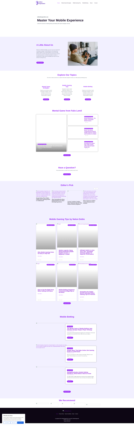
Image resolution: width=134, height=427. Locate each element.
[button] (97, 188)
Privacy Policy (61, 413)
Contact (96, 2)
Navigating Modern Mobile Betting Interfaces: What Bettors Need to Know (79, 372)
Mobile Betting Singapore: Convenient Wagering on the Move (67, 291)
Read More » (40, 256)
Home (58, 2)
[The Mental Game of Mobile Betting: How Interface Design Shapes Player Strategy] (51, 331)
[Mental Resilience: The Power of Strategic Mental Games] (75, 119)
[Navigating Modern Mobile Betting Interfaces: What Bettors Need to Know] (51, 374)
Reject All (13, 422)
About (91, 2)
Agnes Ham (69, 336)
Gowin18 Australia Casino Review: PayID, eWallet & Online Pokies (90, 201)
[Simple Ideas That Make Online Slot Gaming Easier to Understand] (51, 346)
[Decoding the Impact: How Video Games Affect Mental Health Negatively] (75, 145)
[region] (13, 419)
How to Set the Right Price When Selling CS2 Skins (46, 290)
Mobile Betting (85, 2)
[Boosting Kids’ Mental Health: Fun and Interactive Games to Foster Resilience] (51, 133)
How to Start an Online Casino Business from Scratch (74, 202)
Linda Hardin (69, 358)
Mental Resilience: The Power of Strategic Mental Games (90, 119)
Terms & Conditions (68, 413)
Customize (7, 422)
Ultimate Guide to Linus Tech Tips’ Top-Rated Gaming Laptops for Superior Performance (87, 252)
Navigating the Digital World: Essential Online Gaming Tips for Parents (87, 293)
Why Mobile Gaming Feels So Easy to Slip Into (46, 252)
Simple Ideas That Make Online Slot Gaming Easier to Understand (80, 351)
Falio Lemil (40, 148)
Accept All (20, 422)
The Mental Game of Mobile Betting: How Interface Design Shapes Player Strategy (79, 329)
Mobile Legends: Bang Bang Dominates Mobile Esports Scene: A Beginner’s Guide (66, 252)
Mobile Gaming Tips (77, 2)
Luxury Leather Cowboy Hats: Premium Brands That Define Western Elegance (59, 203)
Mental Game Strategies (66, 2)
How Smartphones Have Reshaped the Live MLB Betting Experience (42, 201)
